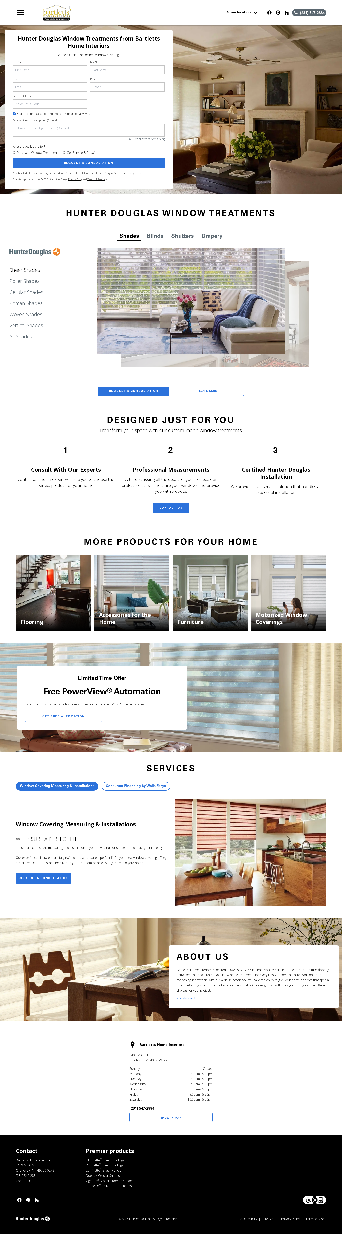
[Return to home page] (97, 13)
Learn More (208, 391)
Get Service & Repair (81, 152)
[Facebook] (269, 12)
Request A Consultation (134, 391)
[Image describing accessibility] (314, 1200)
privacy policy (134, 173)
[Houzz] (286, 12)
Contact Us (171, 508)
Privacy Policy (75, 179)
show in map (171, 1117)
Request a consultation (43, 878)
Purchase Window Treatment (37, 152)
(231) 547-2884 (141, 1108)
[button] (20, 12)
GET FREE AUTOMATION (63, 716)
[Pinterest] (278, 12)
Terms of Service (96, 179)
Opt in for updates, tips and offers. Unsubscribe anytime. (53, 113)
